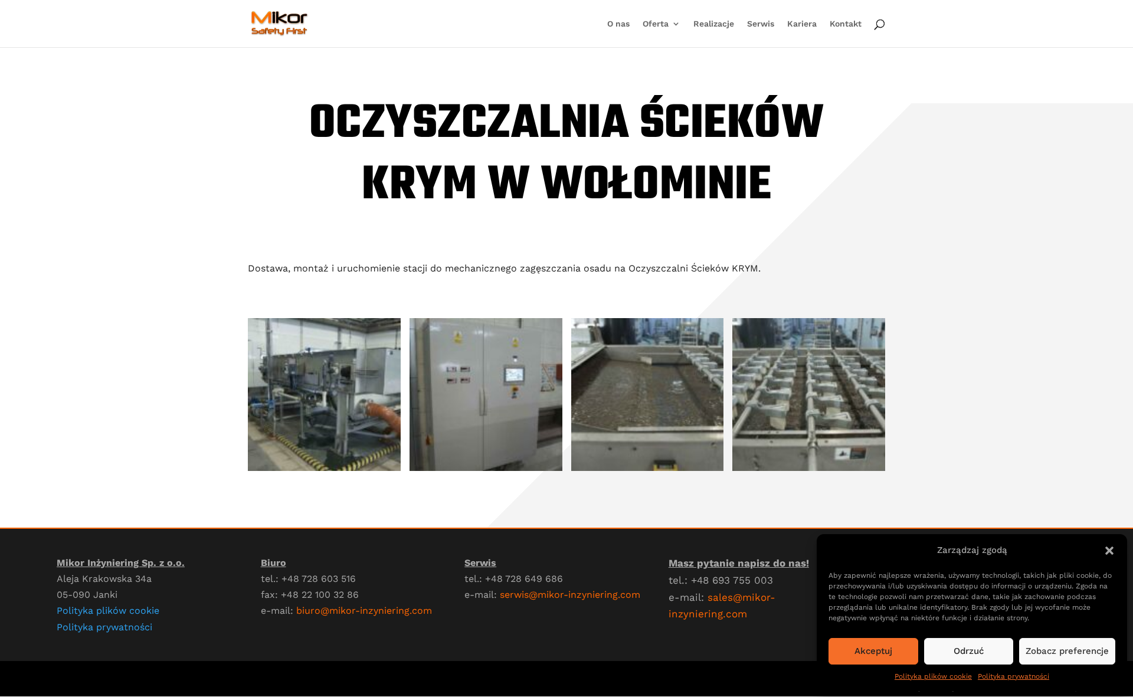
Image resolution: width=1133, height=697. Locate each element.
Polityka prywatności (1013, 676)
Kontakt (846, 23)
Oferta (656, 23)
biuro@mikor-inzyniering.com (364, 610)
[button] (1109, 551)
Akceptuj (873, 651)
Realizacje (713, 23)
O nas (618, 23)
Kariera (802, 23)
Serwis (760, 23)
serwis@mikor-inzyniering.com (570, 594)
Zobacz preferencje (1067, 651)
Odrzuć (969, 651)
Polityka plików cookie (933, 676)
